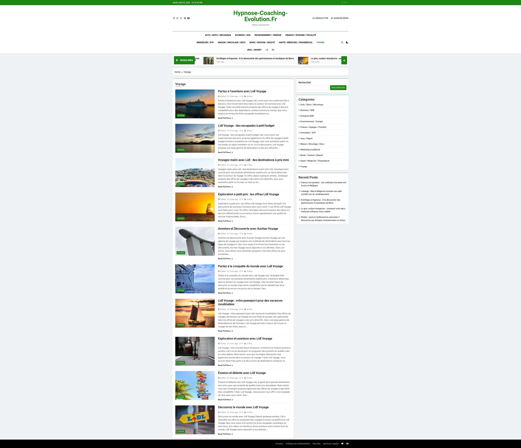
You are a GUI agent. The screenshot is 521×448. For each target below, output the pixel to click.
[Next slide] (346, 2)
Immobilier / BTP (205, 42)
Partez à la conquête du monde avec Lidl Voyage (250, 266)
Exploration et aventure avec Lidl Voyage (245, 338)
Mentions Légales (331, 444)
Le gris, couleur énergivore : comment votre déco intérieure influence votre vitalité (301, 2)
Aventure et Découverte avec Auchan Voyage (248, 228)
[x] (181, 18)
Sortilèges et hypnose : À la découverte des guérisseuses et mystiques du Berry (219, 58)
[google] (184, 18)
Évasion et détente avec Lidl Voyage (242, 373)
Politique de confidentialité (298, 444)
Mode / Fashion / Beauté (262, 42)
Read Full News (224, 118)
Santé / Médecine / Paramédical (296, 42)
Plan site (316, 444)
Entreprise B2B (307, 116)
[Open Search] (342, 42)
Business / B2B (242, 35)
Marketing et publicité (310, 149)
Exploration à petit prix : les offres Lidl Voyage (248, 194)
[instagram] (177, 18)
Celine (223, 96)
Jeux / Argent (254, 50)
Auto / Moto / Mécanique (218, 35)
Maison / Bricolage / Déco (231, 42)
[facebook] (174, 18)
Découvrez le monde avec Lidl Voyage (243, 407)
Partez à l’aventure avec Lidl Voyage (242, 91)
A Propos (279, 444)
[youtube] (188, 18)
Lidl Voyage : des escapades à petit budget (246, 125)
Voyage (320, 42)
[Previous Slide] (342, 2)
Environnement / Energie (268, 35)
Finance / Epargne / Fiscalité (300, 35)
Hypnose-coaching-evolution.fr (260, 16)
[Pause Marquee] (344, 60)
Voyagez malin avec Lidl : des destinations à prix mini (253, 160)
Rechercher (304, 82)
